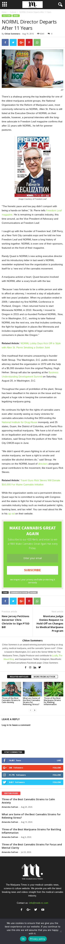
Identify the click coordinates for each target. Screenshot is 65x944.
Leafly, (55, 655)
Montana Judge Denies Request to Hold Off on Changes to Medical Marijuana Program (49, 623)
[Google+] (29, 910)
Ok (23, 938)
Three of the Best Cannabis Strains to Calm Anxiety (11, 700)
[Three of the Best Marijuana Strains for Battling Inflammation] (53, 689)
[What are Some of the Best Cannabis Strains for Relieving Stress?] (32, 689)
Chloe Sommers (12, 33)
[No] (60, 931)
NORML (33, 592)
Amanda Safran (10, 807)
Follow (57, 767)
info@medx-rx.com (38, 903)
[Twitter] (39, 667)
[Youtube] (43, 910)
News (16, 16)
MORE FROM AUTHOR (44, 676)
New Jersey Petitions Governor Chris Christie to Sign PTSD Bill (15, 621)
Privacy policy (37, 938)
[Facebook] (25, 667)
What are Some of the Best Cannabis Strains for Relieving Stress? (31, 701)
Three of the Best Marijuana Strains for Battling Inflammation (52, 701)
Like (59, 760)
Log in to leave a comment (16, 725)
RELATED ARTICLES (19, 676)
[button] (59, 4)
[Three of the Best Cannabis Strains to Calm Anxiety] (11, 689)
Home (4, 12)
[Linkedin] (35, 667)
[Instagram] (30, 667)
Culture (13, 12)
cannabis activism (19, 592)
